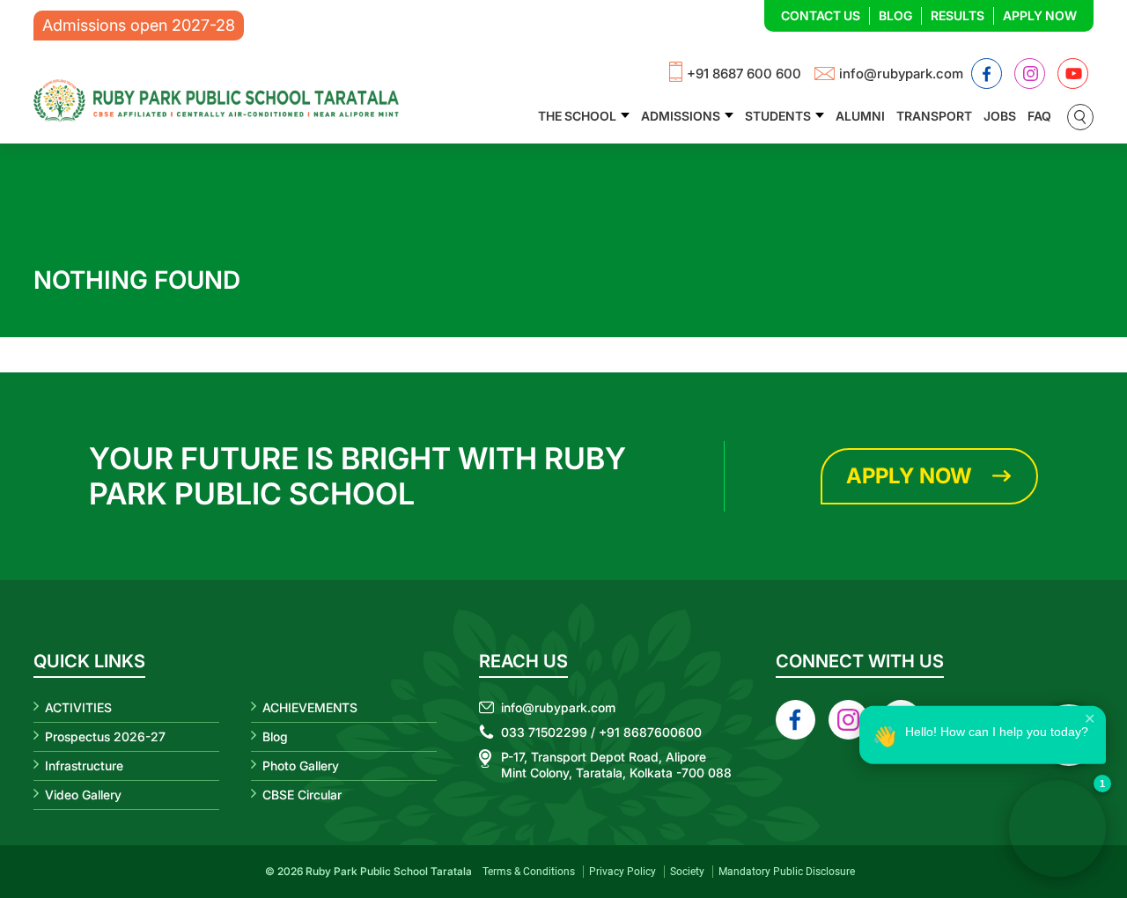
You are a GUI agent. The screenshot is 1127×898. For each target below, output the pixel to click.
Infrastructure (84, 765)
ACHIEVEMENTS (309, 707)
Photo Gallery (300, 765)
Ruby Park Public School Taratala (389, 871)
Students (778, 115)
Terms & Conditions (528, 871)
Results (957, 15)
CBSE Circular (302, 794)
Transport (934, 115)
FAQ (1039, 115)
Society (687, 871)
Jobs (999, 115)
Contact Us (820, 15)
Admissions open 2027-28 (138, 25)
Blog (895, 15)
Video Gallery (83, 794)
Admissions (680, 115)
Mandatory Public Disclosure (786, 871)
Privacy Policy (622, 871)
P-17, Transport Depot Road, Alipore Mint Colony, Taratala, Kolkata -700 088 (616, 764)
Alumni (860, 115)
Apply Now (1040, 15)
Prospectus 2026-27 (105, 736)
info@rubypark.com (901, 73)
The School (577, 115)
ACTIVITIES (78, 707)
